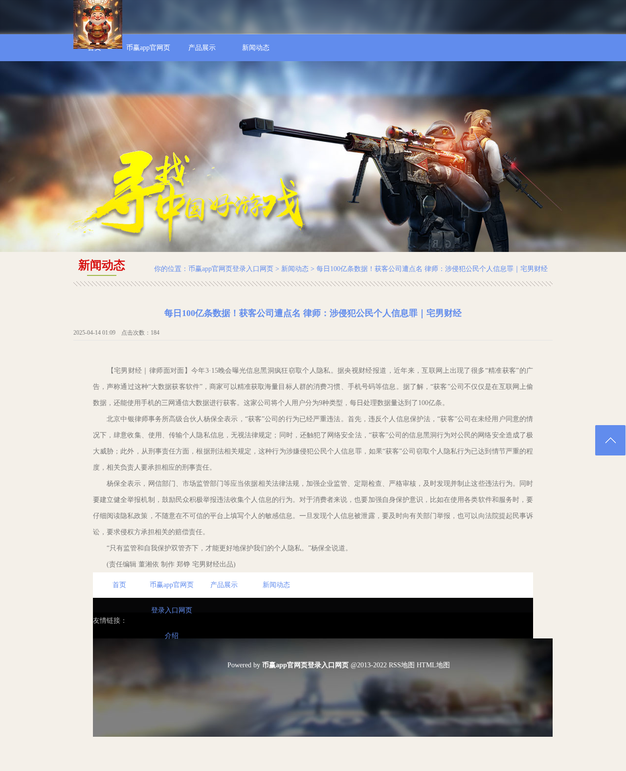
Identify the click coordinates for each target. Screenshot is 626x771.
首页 (119, 585)
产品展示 (224, 585)
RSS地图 (402, 665)
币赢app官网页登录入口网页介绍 (172, 589)
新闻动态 (295, 268)
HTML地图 (433, 665)
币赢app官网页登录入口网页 (230, 268)
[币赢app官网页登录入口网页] (97, 47)
